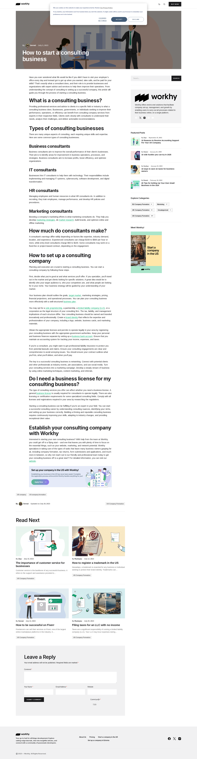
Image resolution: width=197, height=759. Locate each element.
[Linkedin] (149, 118)
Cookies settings (102, 19)
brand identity (72, 317)
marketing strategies (46, 220)
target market (75, 295)
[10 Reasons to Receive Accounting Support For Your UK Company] (135, 141)
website (32, 461)
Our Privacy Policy (106, 8)
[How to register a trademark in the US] (98, 541)
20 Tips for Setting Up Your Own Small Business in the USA (158, 184)
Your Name (28, 687)
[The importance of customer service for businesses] (42, 541)
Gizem (146, 152)
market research (66, 220)
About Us (82, 737)
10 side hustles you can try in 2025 (156, 155)
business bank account (82, 336)
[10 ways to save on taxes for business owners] (135, 169)
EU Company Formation (142, 204)
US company (21, 494)
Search (176, 78)
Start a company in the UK (108, 737)
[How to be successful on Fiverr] (42, 603)
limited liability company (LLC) (91, 308)
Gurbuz (146, 166)
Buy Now (175, 4)
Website (90, 687)
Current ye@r (95, 699)
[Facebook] (136, 118)
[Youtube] (153, 118)
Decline (135, 19)
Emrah (146, 180)
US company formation (37, 494)
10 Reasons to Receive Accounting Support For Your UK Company (160, 141)
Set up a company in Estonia (98, 740)
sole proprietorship (54, 308)
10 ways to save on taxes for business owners (157, 170)
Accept (119, 19)
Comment (28, 669)
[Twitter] (140, 118)
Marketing (162, 204)
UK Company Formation (142, 210)
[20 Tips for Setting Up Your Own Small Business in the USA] (135, 184)
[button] (159, 4)
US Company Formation (115, 504)
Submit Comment (34, 699)
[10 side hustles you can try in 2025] (135, 155)
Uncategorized (164, 210)
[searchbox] (151, 78)
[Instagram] (144, 118)
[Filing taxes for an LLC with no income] (98, 603)
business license (43, 393)
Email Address (61, 687)
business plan (69, 301)
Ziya (145, 137)
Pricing (92, 737)
